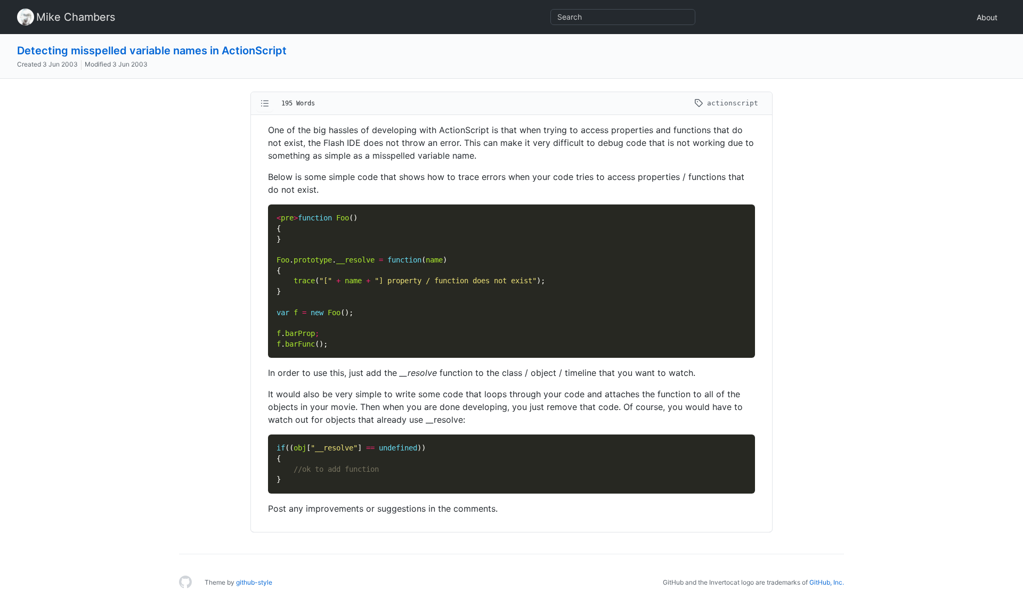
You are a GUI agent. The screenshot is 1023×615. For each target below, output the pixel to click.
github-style (254, 582)
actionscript (730, 103)
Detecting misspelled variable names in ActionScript (152, 50)
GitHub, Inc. (826, 582)
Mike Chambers (75, 17)
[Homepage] (185, 582)
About (987, 17)
